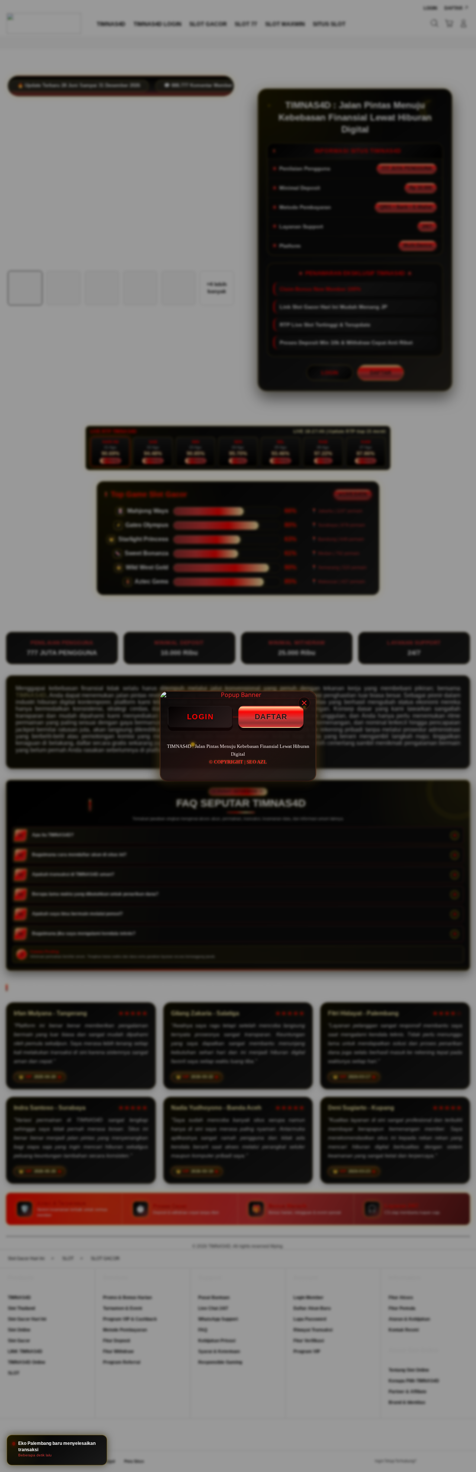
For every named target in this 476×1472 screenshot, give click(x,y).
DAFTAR (271, 717)
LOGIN (200, 717)
